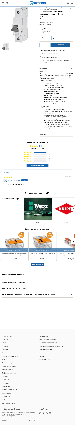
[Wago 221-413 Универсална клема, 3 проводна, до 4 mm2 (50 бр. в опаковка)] (14, 242)
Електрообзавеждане (52, 8)
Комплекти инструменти (10, 356)
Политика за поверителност (48, 343)
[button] (27, 152)
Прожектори (6, 396)
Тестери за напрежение (9, 390)
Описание (43, 68)
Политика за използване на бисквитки (51, 346)
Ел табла (5, 376)
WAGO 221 (5, 380)
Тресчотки (5, 353)
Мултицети (5, 383)
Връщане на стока (44, 359)
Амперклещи (6, 386)
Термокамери (6, 393)
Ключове (5, 346)
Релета (4, 359)
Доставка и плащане (45, 349)
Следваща (73, 209)
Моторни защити (7, 369)
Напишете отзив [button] (37, 165)
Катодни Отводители (9, 366)
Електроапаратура (66, 8)
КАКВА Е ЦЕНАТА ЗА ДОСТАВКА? (13, 282)
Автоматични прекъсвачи (49, 9)
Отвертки (5, 339)
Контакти (42, 356)
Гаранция (43, 134)
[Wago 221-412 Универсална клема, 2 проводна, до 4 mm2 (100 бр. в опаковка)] (43, 242)
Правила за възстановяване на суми (50, 353)
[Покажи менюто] (3, 3)
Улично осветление (8, 403)
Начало (42, 8)
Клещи (4, 343)
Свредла (5, 349)
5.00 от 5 (42, 146)
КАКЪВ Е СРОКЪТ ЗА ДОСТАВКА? (14, 288)
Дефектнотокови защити (10, 373)
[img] (7, 177)
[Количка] (72, 3)
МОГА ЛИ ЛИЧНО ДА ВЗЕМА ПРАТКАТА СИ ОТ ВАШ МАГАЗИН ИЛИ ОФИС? (28, 294)
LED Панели (6, 400)
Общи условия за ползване (47, 339)
